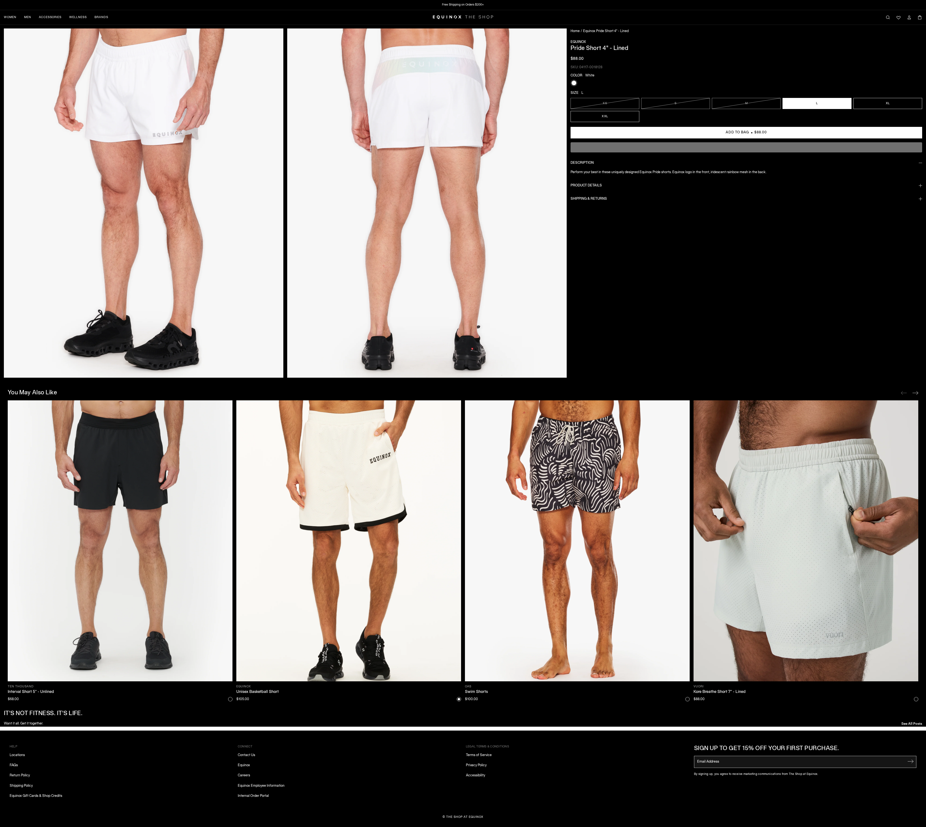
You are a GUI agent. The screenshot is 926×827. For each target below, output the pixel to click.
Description (582, 162)
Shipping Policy (21, 785)
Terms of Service (479, 755)
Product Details (586, 185)
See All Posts (911, 723)
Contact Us (246, 755)
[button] (143, 203)
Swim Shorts (476, 692)
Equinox (244, 765)
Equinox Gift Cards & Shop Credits (36, 796)
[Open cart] (919, 17)
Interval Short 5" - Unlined (31, 692)
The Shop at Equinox (464, 817)
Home (575, 31)
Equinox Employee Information (261, 785)
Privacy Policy (476, 765)
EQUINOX (578, 42)
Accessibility (475, 775)
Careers (244, 775)
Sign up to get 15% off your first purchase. (766, 748)
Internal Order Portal (253, 796)
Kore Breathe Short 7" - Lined (720, 692)
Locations (17, 755)
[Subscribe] (910, 761)
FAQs (14, 765)
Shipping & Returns (589, 198)
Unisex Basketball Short (257, 692)
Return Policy (20, 775)
